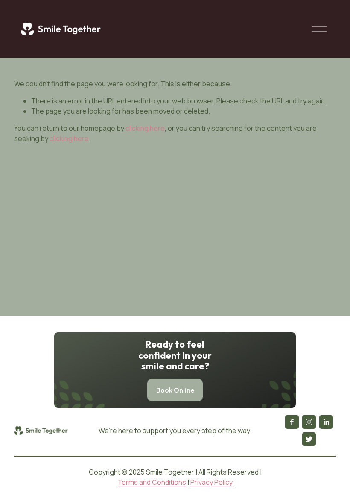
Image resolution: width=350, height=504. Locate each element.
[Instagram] (309, 422)
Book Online (175, 390)
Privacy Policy (211, 482)
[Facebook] (292, 422)
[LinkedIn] (326, 422)
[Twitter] (309, 439)
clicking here (145, 128)
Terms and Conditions (151, 482)
